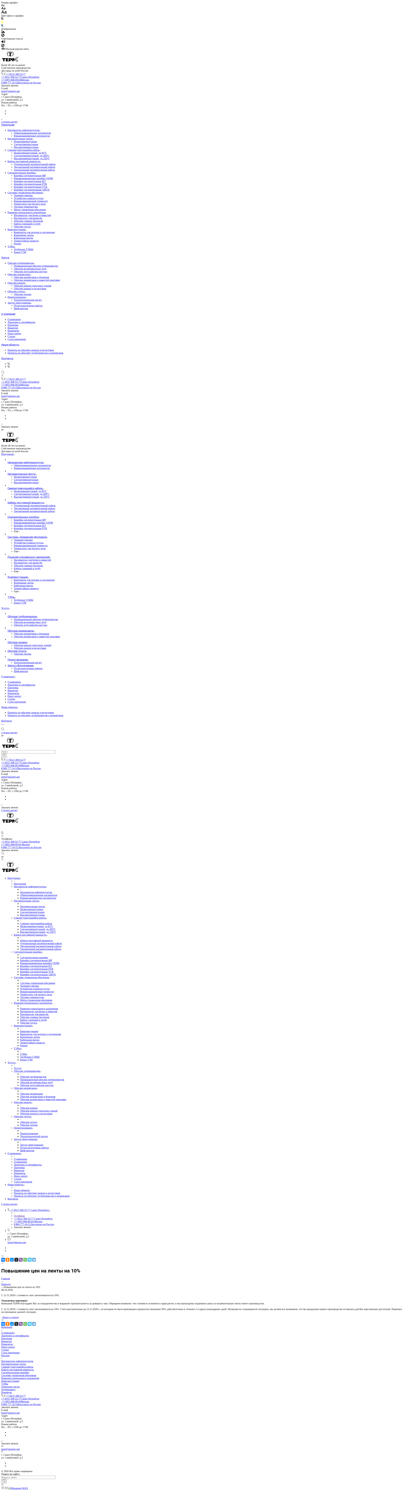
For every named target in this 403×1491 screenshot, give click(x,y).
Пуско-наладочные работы (28, 305)
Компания (6, 1327)
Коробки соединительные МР (30, 175)
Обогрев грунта (22, 226)
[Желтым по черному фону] (2, 22)
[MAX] (9, 363)
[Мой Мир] (12, 1260)
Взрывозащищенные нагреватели (32, 135)
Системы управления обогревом (25, 192)
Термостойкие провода (26, 240)
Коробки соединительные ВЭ (30, 181)
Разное (17, 243)
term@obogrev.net (10, 91)
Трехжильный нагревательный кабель (34, 170)
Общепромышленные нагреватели (32, 133)
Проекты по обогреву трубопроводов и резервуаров (35, 353)
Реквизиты (13, 330)
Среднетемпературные (26, 144)
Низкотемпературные (25, 141)
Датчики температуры (26, 206)
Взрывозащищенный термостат (31, 201)
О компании (8, 313)
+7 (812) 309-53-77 (16, 74)
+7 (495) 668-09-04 (15, 80)
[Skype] (29, 1260)
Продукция (7, 124)
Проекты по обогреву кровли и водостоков (31, 350)
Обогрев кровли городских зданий (32, 285)
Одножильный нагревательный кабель (35, 164)
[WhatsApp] (25, 1260)
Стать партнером (17, 339)
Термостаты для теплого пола (30, 204)
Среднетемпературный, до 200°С (31, 155)
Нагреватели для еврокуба (28, 218)
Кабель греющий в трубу (27, 223)
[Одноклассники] (7, 1260)
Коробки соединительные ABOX (32, 189)
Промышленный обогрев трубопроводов (36, 266)
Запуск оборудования (19, 302)
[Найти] (4, 755)
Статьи (11, 336)
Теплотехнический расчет (28, 300)
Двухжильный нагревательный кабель (34, 167)
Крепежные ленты (24, 235)
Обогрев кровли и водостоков (30, 288)
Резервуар (6, 1392)
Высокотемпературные (26, 147)
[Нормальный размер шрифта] (3, 8)
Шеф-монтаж (21, 308)
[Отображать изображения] (3, 32)
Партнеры (13, 325)
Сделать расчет (9, 121)
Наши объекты (10, 344)
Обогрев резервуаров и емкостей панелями (37, 280)
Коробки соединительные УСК (30, 187)
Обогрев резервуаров (19, 274)
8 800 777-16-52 (21, 82)
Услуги (5, 257)
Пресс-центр (14, 333)
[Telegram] (34, 1260)
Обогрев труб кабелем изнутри (30, 271)
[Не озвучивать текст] (2, 46)
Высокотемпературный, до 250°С (32, 158)
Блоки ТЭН (20, 252)
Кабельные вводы (23, 238)
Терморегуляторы (23, 195)
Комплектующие (17, 229)
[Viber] (21, 1260)
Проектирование (17, 297)
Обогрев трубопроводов (21, 263)
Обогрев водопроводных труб (30, 268)
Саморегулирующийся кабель (24, 150)
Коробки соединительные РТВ (30, 184)
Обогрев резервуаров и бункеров (31, 277)
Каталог (5, 1355)
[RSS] (2, 1263)
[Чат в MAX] (4, 829)
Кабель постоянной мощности (24, 161)
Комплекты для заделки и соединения (34, 232)
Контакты (7, 358)
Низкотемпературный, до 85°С (30, 153)
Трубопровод (8, 1389)
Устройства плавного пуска (28, 198)
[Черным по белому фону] (2, 19)
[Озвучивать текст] (3, 42)
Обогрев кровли (17, 283)
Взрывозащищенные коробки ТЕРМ (33, 178)
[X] (16, 1260)
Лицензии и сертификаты (21, 322)
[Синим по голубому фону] (2, 26)
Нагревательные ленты (20, 138)
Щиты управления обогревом (30, 209)
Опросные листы (10, 1386)
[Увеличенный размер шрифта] (4, 13)
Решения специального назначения (27, 212)
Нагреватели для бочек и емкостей (32, 215)
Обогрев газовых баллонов (28, 221)
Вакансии (13, 328)
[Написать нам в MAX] (18, 1488)
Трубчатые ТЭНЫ (23, 249)
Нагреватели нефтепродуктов (24, 130)
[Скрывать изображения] (2, 36)
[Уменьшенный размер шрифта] (2, 5)
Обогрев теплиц (22, 294)
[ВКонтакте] (3, 1260)
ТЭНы (11, 246)
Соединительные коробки (22, 172)
